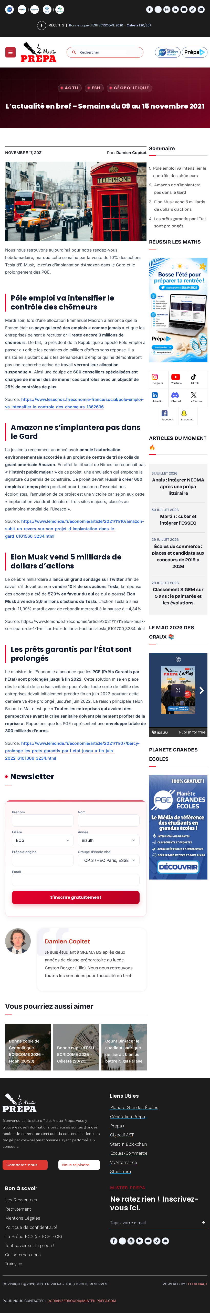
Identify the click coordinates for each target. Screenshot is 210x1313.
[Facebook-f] (149, 9)
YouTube (176, 383)
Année (83, 832)
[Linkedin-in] (175, 9)
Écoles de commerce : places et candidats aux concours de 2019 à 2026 (178, 556)
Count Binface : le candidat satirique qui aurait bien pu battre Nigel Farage (117, 25)
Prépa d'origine (24, 852)
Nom (82, 812)
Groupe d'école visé (94, 852)
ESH (96, 88)
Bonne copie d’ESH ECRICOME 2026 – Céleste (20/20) (75, 1054)
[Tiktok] (192, 9)
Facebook (168, 419)
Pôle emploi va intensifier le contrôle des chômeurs (179, 172)
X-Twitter (196, 401)
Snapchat (187, 419)
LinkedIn (157, 401)
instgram (157, 383)
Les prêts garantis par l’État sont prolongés (180, 222)
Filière (17, 832)
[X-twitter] (158, 9)
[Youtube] (184, 9)
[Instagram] (167, 9)
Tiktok (195, 383)
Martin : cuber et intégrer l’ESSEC (178, 520)
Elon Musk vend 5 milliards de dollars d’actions (179, 205)
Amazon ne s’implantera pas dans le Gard (177, 188)
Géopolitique (131, 88)
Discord (176, 401)
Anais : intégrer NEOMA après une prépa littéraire (178, 486)
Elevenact (197, 1284)
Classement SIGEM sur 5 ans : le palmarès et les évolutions (178, 596)
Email (16, 872)
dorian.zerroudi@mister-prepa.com (81, 1301)
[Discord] (201, 9)
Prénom (18, 812)
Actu (72, 88)
